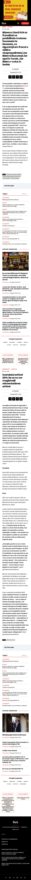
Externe (4, 202)
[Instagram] (9, 877)
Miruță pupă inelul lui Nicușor (10, 199)
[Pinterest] (17, 77)
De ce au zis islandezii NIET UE (10, 239)
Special (10, 26)
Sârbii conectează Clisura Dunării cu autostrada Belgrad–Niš (12, 219)
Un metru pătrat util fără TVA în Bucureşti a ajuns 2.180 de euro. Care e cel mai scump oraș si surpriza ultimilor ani (14, 232)
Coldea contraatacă (8, 226)
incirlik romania (15, 178)
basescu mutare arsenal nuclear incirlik (11, 176)
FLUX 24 (16, 69)
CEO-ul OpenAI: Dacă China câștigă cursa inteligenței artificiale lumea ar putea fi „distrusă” (14, 213)
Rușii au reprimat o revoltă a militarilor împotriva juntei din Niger (13, 205)
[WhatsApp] (21, 77)
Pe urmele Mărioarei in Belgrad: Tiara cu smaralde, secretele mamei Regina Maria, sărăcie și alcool (15, 276)
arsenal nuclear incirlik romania (13, 174)
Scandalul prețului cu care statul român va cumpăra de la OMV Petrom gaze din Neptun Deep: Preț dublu (14, 299)
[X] (13, 77)
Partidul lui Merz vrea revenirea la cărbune (14, 244)
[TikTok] (13, 877)
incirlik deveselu (6, 178)
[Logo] (4, 23)
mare (4, 26)
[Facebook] (10, 77)
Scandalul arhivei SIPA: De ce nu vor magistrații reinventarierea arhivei (23, 361)
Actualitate (5, 197)
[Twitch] (17, 877)
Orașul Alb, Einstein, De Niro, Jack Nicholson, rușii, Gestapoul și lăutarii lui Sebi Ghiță (15, 289)
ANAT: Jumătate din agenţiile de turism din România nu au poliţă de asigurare (8, 360)
